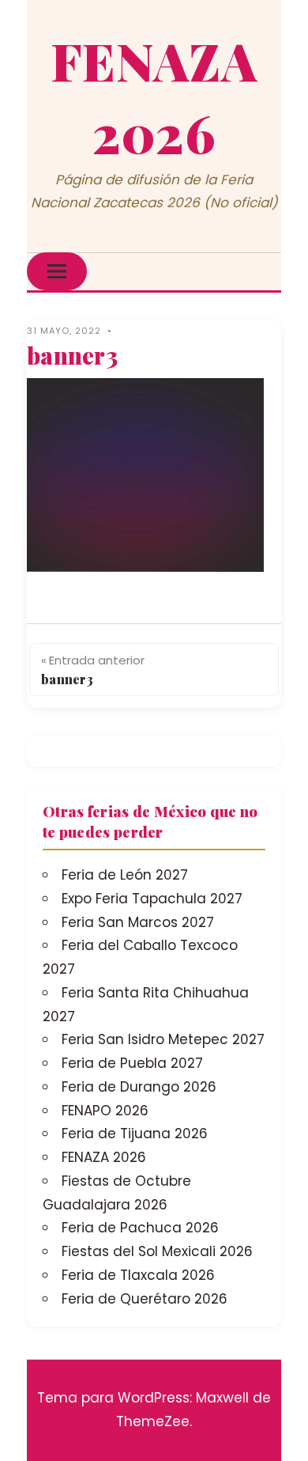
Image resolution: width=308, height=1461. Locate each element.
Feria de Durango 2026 (139, 1086)
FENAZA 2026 (104, 1157)
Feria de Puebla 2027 (132, 1063)
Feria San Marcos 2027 (138, 922)
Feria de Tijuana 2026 (135, 1133)
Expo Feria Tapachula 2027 (152, 898)
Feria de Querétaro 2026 (144, 1298)
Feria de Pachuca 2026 (140, 1227)
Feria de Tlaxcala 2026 (138, 1275)
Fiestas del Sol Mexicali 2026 (157, 1251)
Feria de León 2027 (125, 874)
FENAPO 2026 (105, 1110)
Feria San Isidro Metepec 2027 (163, 1039)
